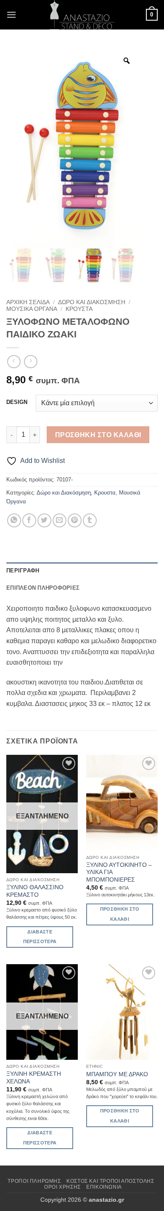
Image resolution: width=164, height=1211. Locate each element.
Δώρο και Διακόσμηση (91, 302)
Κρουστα (79, 309)
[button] (11, 14)
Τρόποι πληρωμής (34, 1181)
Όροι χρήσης (62, 1187)
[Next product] (13, 361)
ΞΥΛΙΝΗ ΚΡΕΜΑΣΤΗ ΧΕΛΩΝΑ (33, 1078)
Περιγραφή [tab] (22, 570)
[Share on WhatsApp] (14, 520)
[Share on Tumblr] (90, 520)
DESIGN (16, 402)
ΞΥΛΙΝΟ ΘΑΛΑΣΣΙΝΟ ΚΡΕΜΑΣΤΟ (34, 891)
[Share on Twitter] (44, 520)
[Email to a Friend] (59, 520)
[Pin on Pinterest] (75, 520)
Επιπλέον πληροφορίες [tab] (42, 588)
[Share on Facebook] (29, 520)
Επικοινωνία (104, 1187)
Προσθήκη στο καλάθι (98, 434)
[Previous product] (30, 361)
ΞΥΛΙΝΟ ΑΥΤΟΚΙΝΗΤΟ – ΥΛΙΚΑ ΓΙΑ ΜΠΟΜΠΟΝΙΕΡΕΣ (119, 872)
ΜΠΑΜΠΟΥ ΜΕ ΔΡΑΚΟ (117, 1074)
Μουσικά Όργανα (31, 309)
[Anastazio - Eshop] (82, 14)
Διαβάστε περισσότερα (40, 936)
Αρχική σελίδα (28, 302)
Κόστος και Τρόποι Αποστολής (110, 1181)
